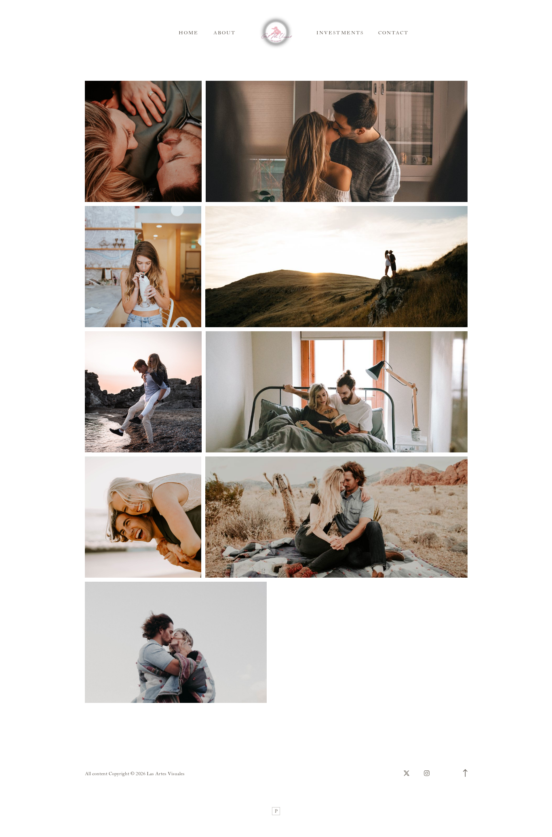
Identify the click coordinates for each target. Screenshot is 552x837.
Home (188, 33)
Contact (393, 33)
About (224, 33)
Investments (340, 33)
